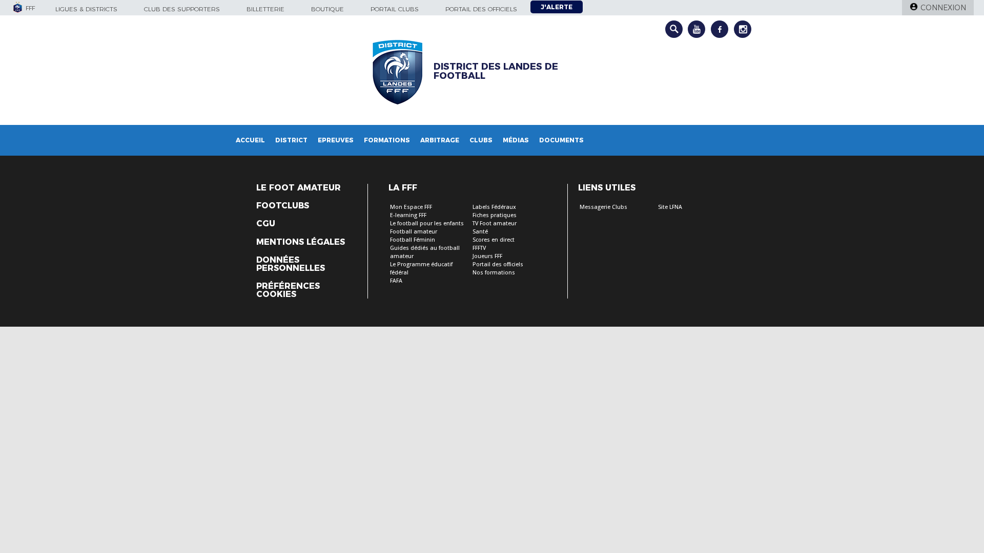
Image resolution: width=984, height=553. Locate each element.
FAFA (396, 281)
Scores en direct (494, 240)
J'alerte (556, 7)
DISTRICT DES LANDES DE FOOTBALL (496, 71)
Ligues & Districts (86, 9)
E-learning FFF (408, 215)
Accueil (250, 140)
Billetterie (265, 9)
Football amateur (413, 231)
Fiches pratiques (495, 215)
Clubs (481, 140)
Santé (480, 231)
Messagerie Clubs (603, 207)
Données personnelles (290, 264)
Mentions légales (300, 242)
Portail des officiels (481, 9)
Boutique (327, 9)
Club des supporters (182, 9)
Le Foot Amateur (298, 188)
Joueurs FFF (487, 256)
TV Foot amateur (495, 223)
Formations (387, 140)
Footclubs (282, 206)
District (291, 140)
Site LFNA (670, 207)
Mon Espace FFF (411, 207)
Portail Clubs (395, 9)
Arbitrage (439, 140)
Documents (561, 140)
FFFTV (479, 248)
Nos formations (494, 272)
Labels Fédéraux (494, 207)
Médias (516, 140)
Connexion (943, 7)
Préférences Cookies (288, 290)
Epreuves (336, 140)
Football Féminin (412, 240)
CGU (265, 224)
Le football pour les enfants (427, 223)
